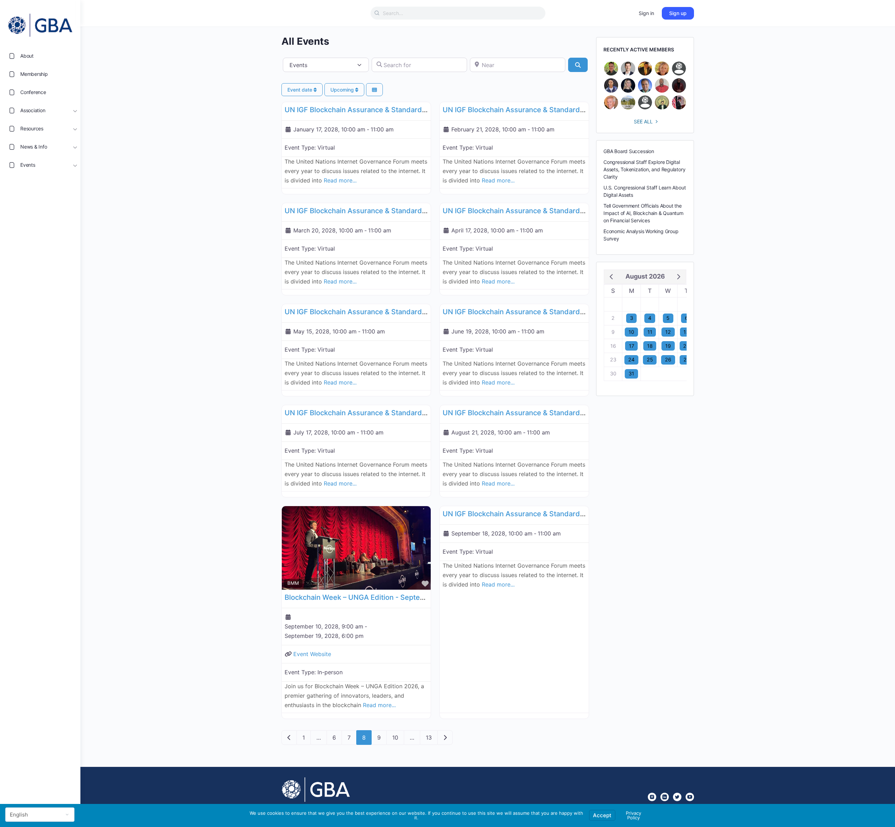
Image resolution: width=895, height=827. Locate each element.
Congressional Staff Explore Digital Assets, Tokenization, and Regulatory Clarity (644, 169)
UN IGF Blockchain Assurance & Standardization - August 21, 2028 (553, 413)
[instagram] (652, 797)
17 (631, 346)
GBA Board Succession (628, 151)
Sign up (678, 13)
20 (686, 346)
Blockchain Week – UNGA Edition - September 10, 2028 (376, 597)
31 (631, 373)
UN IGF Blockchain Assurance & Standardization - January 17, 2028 (396, 110)
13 (429, 737)
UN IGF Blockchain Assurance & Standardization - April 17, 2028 (548, 211)
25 (650, 359)
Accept (602, 815)
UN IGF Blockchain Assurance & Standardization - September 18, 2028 (560, 514)
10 (395, 737)
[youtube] (690, 797)
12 (668, 332)
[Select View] (374, 89)
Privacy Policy (633, 815)
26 (668, 359)
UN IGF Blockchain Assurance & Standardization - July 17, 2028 (389, 413)
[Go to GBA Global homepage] (40, 23)
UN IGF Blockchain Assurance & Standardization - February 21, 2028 (556, 110)
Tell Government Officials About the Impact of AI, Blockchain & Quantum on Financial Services (643, 213)
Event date (300, 90)
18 (650, 346)
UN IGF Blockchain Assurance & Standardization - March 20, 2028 (394, 211)
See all (643, 121)
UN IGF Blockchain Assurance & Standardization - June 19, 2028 (549, 312)
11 (649, 332)
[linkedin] (664, 797)
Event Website (312, 653)
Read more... (340, 180)
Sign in (646, 13)
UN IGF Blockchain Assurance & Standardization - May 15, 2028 (390, 312)
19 (668, 346)
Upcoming (342, 90)
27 (686, 359)
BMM (293, 583)
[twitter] (677, 797)
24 (631, 359)
